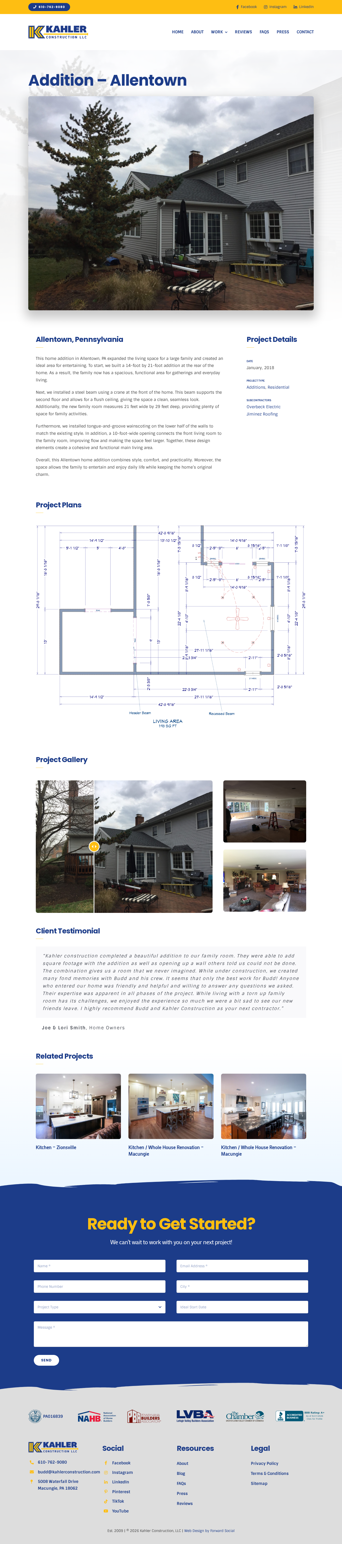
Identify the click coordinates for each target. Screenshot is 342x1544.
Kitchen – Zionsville (56, 1147)
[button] (39, 1115)
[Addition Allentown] (264, 782)
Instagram (122, 1472)
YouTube (120, 1511)
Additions (256, 387)
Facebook (121, 1463)
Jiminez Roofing (262, 414)
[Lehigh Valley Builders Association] (196, 1412)
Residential (278, 387)
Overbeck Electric (264, 406)
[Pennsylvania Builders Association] (144, 1411)
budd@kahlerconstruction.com (69, 1472)
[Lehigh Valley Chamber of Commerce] (245, 1413)
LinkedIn (120, 1482)
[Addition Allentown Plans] (171, 625)
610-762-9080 (52, 1462)
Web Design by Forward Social (209, 1530)
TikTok (118, 1501)
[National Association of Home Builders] (97, 1412)
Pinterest (121, 1491)
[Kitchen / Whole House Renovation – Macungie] (171, 1076)
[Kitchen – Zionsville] (78, 1076)
